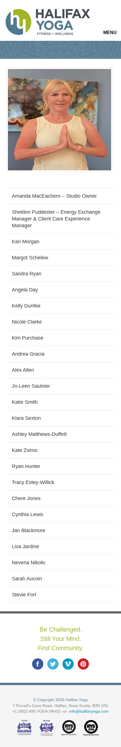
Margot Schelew (30, 257)
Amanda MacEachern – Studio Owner (54, 196)
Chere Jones (26, 498)
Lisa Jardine (25, 546)
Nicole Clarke (27, 322)
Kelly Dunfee (26, 306)
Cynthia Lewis (27, 514)
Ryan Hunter (26, 466)
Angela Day (25, 290)
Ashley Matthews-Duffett (39, 434)
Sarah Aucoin (27, 578)
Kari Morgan (25, 241)
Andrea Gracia (28, 354)
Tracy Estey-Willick (33, 482)
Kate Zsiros (24, 450)
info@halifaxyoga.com (89, 711)
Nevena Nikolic (29, 562)
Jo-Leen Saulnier (31, 386)
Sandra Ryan (26, 273)
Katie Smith (25, 402)
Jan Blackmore (28, 530)
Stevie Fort (24, 594)
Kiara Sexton (26, 418)
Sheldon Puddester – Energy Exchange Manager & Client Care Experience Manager (56, 218)
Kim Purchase (27, 338)
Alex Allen (23, 370)
